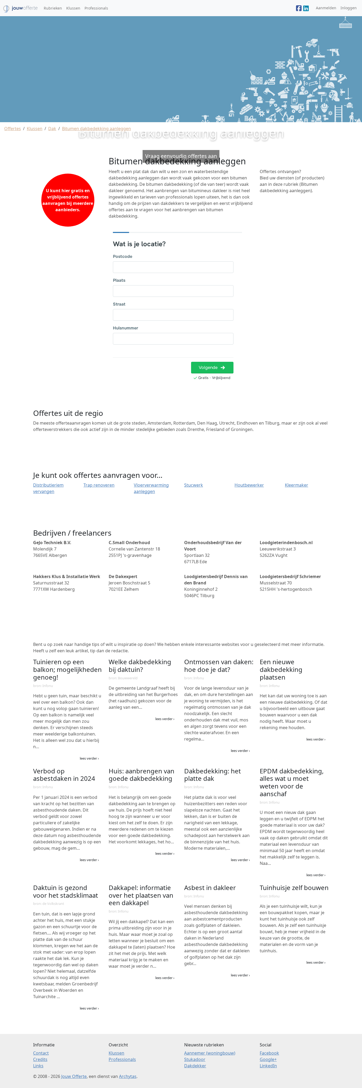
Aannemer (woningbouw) (209, 1053)
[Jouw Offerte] (299, 8)
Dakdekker (195, 1066)
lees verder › (89, 758)
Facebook (269, 1053)
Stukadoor (194, 1059)
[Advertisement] (294, 277)
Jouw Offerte (74, 1076)
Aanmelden (326, 7)
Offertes (12, 128)
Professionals (96, 8)
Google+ (268, 1059)
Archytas (127, 1076)
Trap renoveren (98, 485)
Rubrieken (53, 8)
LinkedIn (268, 1066)
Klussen (73, 8)
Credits (40, 1059)
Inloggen (349, 7)
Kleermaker (296, 485)
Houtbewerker (249, 485)
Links (38, 1066)
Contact (41, 1053)
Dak (52, 128)
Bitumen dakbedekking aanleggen (96, 128)
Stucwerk (193, 485)
